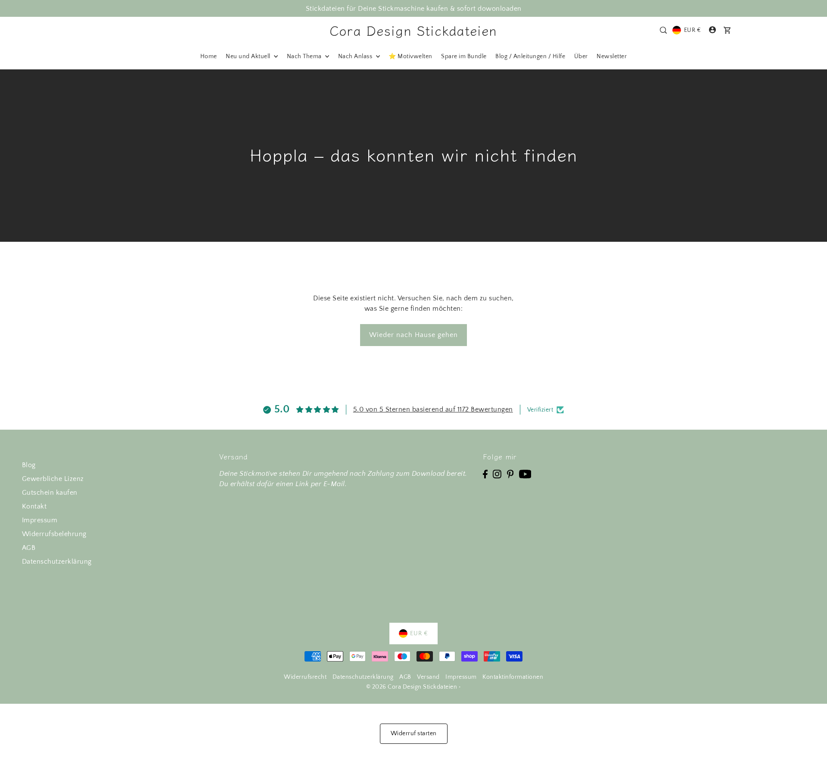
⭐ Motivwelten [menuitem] (410, 56)
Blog (29, 465)
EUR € (692, 30)
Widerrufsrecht (305, 677)
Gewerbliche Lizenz (53, 479)
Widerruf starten (414, 733)
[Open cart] (727, 30)
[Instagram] (497, 473)
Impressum (40, 520)
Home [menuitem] (208, 56)
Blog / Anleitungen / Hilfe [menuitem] (530, 56)
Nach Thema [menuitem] (305, 56)
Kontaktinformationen (512, 677)
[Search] (663, 30)
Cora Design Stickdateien (413, 30)
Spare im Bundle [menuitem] (464, 56)
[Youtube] (525, 473)
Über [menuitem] (581, 56)
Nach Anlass (356, 56)
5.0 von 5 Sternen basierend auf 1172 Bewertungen (433, 409)
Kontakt (34, 506)
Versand (428, 677)
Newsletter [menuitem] (612, 56)
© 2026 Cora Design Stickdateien (411, 686)
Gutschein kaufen (50, 492)
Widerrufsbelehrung (54, 534)
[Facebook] (485, 473)
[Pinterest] (510, 473)
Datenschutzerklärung (57, 561)
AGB (29, 548)
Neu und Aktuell (249, 56)
